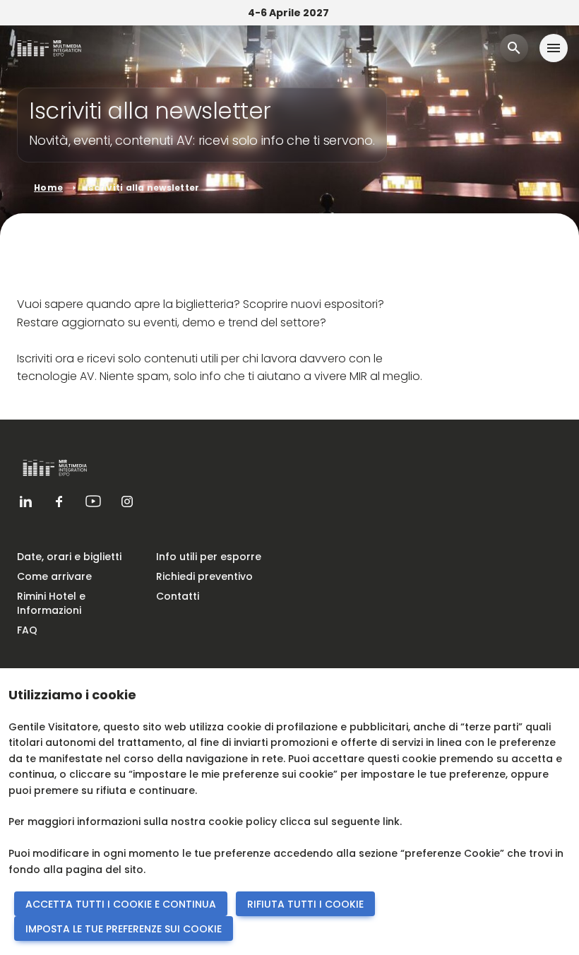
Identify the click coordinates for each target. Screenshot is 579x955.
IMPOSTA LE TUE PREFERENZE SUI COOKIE (123, 929)
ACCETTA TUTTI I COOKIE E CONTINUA (120, 904)
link (391, 821)
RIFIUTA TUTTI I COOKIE (305, 904)
